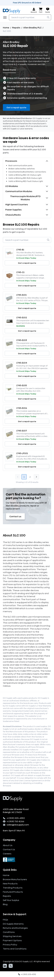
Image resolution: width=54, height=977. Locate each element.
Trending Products (12, 887)
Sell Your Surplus (11, 900)
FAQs (5, 919)
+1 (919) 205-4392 (16, 818)
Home (6, 27)
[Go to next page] (36, 476)
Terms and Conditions (14, 948)
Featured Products (13, 891)
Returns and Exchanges (15, 927)
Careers (7, 853)
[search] (48, 17)
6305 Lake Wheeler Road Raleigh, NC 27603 (16, 811)
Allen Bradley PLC (32, 27)
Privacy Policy (10, 944)
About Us (7, 845)
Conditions (9, 932)
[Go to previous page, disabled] (17, 476)
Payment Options (12, 940)
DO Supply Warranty (13, 923)
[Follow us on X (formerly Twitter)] (11, 966)
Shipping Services (12, 936)
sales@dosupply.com (18, 824)
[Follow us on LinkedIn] (5, 966)
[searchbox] (30, 17)
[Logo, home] (12, 10)
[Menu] (6, 17)
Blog (5, 904)
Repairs (16, 27)
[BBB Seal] (27, 859)
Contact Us (9, 849)
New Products (10, 883)
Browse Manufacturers (15, 879)
